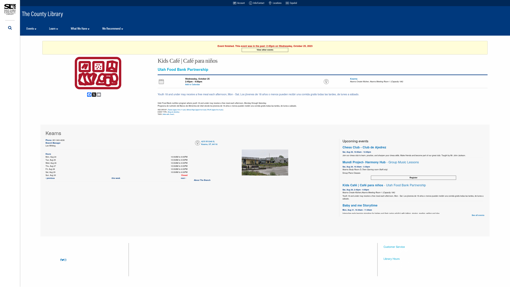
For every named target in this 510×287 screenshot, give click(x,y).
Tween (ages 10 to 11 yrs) (177, 110)
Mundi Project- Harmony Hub (381, 162)
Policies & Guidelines (142, 269)
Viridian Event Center (305, 256)
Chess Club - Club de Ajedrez (364, 147)
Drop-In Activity (173, 112)
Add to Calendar (192, 84)
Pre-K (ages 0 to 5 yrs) (215, 110)
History (217, 256)
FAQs (134, 249)
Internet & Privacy (222, 249)
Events (30, 28)
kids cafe (166, 114)
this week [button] (116, 178)
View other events (265, 50)
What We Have (79, 28)
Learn (52, 28)
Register (413, 177)
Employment (219, 269)
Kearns (353, 78)
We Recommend (111, 28)
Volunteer (299, 249)
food (172, 114)
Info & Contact (138, 263)
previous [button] (50, 178)
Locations (136, 256)
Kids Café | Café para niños (384, 185)
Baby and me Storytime (360, 205)
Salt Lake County (303, 263)
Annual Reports (221, 263)
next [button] (183, 178)
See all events (478, 215)
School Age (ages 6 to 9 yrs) (196, 110)
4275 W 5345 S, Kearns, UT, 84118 (209, 142)
